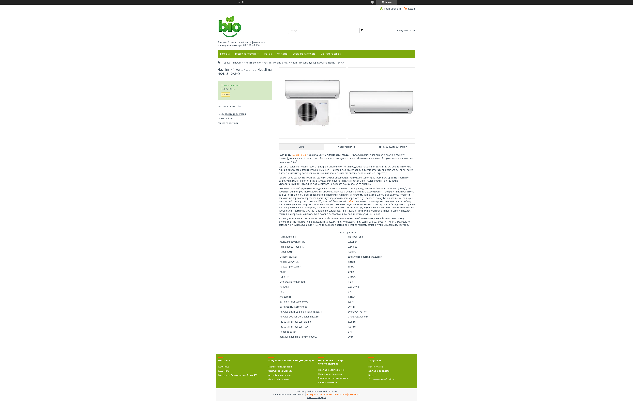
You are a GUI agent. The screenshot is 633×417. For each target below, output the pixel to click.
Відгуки (372, 375)
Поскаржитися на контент (319, 394)
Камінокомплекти (327, 382)
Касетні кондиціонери (279, 375)
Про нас (267, 53)
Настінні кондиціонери (275, 62)
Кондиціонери (253, 62)
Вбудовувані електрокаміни (333, 378)
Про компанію (375, 366)
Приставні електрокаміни (331, 369)
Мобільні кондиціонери (280, 370)
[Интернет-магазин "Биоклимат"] (230, 26)
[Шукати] (362, 30)
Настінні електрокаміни (330, 373)
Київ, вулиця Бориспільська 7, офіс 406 (237, 375)
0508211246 (223, 370)
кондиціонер (299, 154)
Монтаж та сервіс (330, 53)
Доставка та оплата (304, 53)
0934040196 (223, 366)
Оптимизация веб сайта (381, 379)
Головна (225, 53)
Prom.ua (333, 391)
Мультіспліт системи (278, 379)
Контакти (282, 53)
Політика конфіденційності (347, 394)
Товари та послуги (245, 53)
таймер (351, 201)
